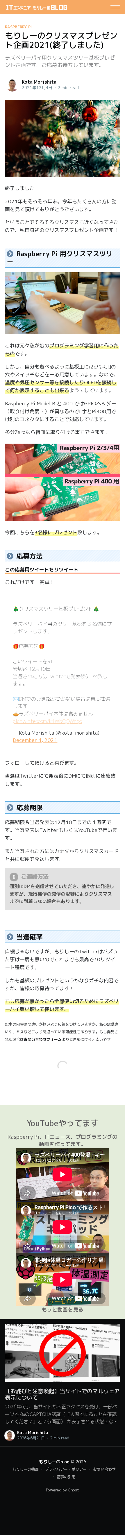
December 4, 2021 (35, 740)
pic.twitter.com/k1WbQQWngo (47, 721)
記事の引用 (65, 1476)
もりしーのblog (54, 1462)
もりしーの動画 (25, 1469)
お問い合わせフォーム (43, 1039)
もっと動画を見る (62, 1309)
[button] (115, 7)
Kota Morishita (39, 82)
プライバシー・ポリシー (66, 1469)
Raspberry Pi (18, 27)
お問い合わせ (104, 1469)
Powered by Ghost (62, 1490)
